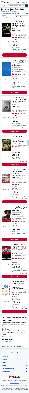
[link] (27, 13)
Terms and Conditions (14, 383)
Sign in (22, 2)
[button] (23, 52)
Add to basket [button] (15, 55)
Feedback (27, 143)
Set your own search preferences (11, 346)
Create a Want (6, 326)
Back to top (14, 352)
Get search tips (6, 341)
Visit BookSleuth (6, 336)
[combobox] (16, 5)
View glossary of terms (8, 344)
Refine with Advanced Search (10, 13)
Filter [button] (4, 16)
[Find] (26, 5)
